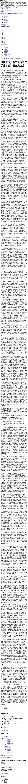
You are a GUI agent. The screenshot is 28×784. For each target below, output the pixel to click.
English (7, 26)
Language (3, 25)
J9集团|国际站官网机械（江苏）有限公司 (11, 13)
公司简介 (6, 730)
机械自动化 (7, 21)
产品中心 (6, 746)
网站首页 (6, 16)
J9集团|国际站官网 (8, 58)
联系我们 (6, 22)
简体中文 (3, 26)
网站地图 (3, 763)
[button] (3, 44)
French (10, 26)
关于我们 (6, 17)
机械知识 (6, 19)
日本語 (5, 782)
